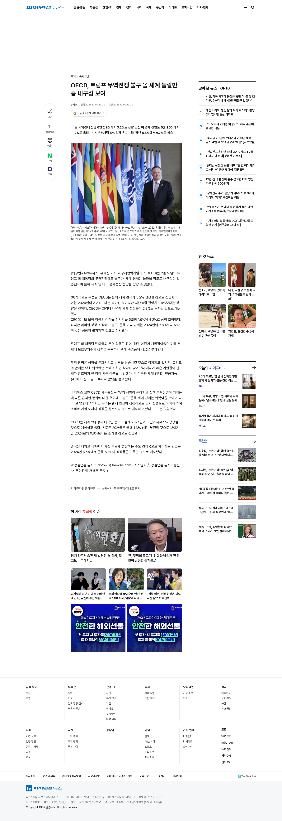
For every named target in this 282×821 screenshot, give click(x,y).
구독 (50, 161)
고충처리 (160, 776)
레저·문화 (150, 757)
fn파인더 (187, 736)
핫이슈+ (187, 746)
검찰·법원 (31, 741)
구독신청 (144, 776)
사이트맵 (177, 776)
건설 (70, 698)
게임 (108, 703)
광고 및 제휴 (48, 776)
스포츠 (148, 746)
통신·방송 (111, 698)
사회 (139, 7)
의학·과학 (111, 719)
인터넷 (109, 708)
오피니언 (186, 7)
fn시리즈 (187, 741)
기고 (185, 698)
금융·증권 (79, 7)
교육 (28, 751)
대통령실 (226, 693)
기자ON (226, 755)
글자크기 (50, 132)
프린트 (50, 145)
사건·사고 (31, 736)
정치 (129, 7)
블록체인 (110, 713)
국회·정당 (226, 698)
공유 (50, 117)
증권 (28, 698)
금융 (28, 693)
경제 (119, 7)
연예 (147, 736)
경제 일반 (150, 693)
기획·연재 (202, 7)
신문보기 (226, 762)
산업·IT (107, 7)
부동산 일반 (74, 708)
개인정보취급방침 (71, 776)
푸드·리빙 (150, 751)
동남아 (160, 7)
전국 (28, 757)
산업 (108, 693)
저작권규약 (94, 776)
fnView (226, 736)
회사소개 (30, 776)
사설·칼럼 (188, 693)
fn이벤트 (226, 749)
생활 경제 (150, 698)
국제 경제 (73, 736)
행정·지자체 (32, 746)
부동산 (94, 7)
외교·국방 (226, 708)
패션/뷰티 (150, 741)
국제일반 (84, 76)
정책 (70, 693)
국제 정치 (73, 741)
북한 (223, 703)
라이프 (173, 7)
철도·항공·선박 (75, 703)
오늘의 (212, 368)
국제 (149, 7)
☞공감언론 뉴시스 (84, 465)
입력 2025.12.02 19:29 (93, 104)
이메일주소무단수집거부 (119, 776)
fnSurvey (227, 742)
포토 (223, 729)
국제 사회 (73, 746)
